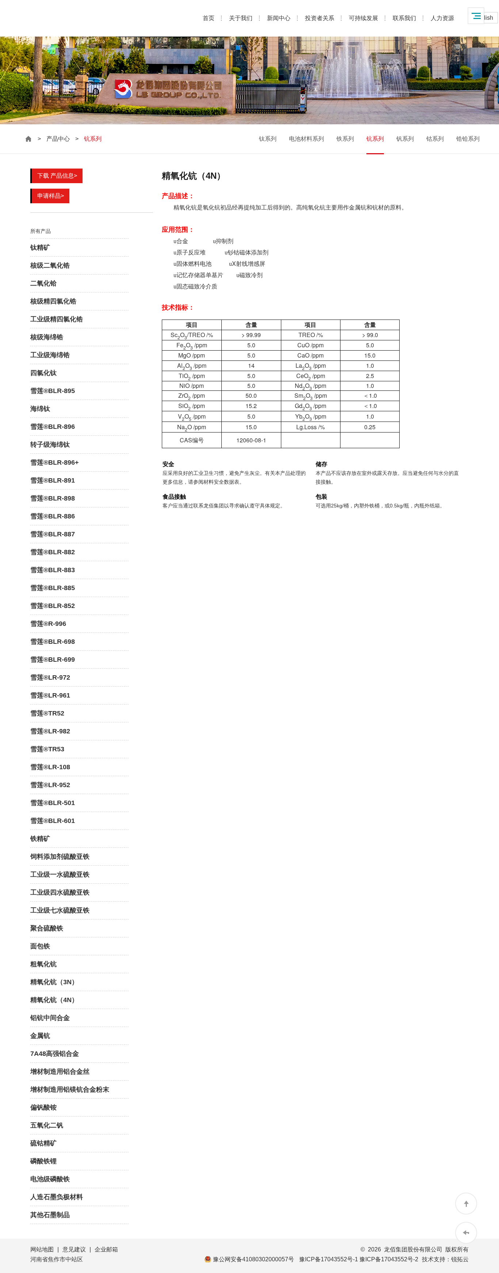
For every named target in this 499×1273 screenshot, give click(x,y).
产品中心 (58, 139)
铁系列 (345, 139)
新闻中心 (278, 18)
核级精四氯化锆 (53, 301)
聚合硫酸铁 (46, 928)
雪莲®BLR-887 (52, 534)
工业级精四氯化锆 (56, 319)
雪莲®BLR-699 (52, 659)
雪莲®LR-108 (50, 767)
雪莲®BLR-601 (52, 820)
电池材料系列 (306, 139)
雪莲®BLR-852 (52, 605)
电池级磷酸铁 (50, 1179)
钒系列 (405, 139)
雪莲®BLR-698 (52, 641)
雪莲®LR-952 (50, 785)
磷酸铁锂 (43, 1161)
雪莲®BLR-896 (52, 426)
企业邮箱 (106, 1249)
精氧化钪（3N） (54, 982)
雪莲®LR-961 (50, 695)
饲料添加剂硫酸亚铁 (59, 856)
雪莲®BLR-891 (52, 480)
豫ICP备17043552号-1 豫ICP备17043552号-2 (358, 1259)
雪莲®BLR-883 (52, 570)
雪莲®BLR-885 (52, 588)
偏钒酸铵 (43, 1107)
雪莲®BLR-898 (52, 498)
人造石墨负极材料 (56, 1197)
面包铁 (40, 946)
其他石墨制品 (50, 1215)
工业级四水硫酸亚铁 (59, 892)
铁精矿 (40, 838)
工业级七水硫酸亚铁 (59, 910)
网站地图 (42, 1249)
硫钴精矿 (43, 1143)
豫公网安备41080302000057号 (253, 1259)
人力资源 (442, 18)
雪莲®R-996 (48, 623)
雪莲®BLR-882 (52, 552)
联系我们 (404, 18)
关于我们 (240, 18)
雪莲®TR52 (47, 713)
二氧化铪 (43, 283)
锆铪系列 (468, 139)
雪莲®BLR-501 (52, 803)
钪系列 (375, 139)
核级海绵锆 (46, 337)
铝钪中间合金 (50, 1017)
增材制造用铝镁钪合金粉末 (69, 1089)
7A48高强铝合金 (54, 1053)
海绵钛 (40, 408)
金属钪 (40, 1035)
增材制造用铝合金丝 (59, 1071)
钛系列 (268, 139)
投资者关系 (319, 18)
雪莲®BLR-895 (52, 390)
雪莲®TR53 (47, 749)
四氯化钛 (43, 373)
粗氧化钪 (43, 964)
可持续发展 (363, 18)
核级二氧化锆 (50, 265)
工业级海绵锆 (50, 355)
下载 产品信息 (57, 176)
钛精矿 (40, 247)
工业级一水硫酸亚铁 (59, 874)
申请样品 (50, 196)
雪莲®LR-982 (50, 731)
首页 (208, 18)
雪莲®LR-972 (50, 677)
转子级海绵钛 (50, 444)
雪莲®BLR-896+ (54, 462)
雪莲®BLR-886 (52, 516)
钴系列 (435, 139)
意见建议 (74, 1249)
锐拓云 (460, 1259)
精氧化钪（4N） (54, 1000)
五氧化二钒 (46, 1125)
